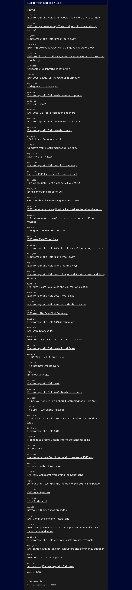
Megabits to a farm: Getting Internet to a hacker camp (58, 439)
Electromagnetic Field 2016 (43, 430)
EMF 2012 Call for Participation (45, 557)
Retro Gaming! (35, 448)
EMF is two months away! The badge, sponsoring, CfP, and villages (61, 220)
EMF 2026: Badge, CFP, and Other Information (53, 77)
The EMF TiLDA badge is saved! (45, 409)
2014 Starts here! (37, 501)
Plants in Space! (36, 103)
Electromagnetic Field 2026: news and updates (54, 95)
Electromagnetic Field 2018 (43, 383)
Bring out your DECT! (39, 374)
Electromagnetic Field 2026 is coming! (49, 130)
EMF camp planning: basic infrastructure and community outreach (65, 548)
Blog (58, 2)
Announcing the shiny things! (44, 466)
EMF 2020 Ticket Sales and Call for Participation (54, 339)
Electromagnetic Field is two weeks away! (51, 38)
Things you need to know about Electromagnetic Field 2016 (62, 400)
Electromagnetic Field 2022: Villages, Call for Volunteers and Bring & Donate (66, 276)
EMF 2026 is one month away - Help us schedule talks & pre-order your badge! (65, 58)
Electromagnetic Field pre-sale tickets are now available (60, 539)
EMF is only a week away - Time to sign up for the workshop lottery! (62, 28)
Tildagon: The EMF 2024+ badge (46, 230)
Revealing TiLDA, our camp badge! (47, 509)
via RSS (38, 572)
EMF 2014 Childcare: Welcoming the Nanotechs (55, 474)
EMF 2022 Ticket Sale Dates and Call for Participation (58, 286)
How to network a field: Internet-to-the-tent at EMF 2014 (60, 457)
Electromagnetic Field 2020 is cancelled (50, 321)
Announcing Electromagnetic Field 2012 (50, 566)
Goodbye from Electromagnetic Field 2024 (52, 147)
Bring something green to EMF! (45, 191)
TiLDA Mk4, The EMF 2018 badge (46, 357)
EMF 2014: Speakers (38, 492)
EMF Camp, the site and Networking (48, 518)
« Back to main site (34, 581)
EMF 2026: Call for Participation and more (51, 112)
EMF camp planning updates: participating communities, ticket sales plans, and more (63, 529)
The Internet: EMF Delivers (43, 365)
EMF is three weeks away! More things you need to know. (60, 47)
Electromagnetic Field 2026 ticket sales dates (53, 121)
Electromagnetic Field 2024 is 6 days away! (52, 165)
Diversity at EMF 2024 (39, 156)
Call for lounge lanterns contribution (48, 68)
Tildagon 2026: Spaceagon (42, 86)
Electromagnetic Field (40, 2)
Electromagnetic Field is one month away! (52, 265)
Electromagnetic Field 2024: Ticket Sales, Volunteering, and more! (66, 248)
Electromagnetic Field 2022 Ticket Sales (50, 295)
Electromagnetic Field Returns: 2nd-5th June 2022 (56, 304)
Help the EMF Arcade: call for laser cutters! (52, 174)
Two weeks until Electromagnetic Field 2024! (53, 182)
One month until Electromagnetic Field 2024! (53, 200)
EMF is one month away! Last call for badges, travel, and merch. (64, 209)
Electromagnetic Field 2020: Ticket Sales (51, 348)
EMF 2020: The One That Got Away (47, 313)
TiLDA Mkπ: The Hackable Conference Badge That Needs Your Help (64, 420)
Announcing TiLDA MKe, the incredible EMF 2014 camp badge (63, 483)
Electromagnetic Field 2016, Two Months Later (54, 392)
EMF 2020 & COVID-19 (40, 330)
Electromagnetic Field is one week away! (51, 256)
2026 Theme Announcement (44, 139)
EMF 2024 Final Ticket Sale (42, 239)
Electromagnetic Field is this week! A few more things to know (63, 17)
